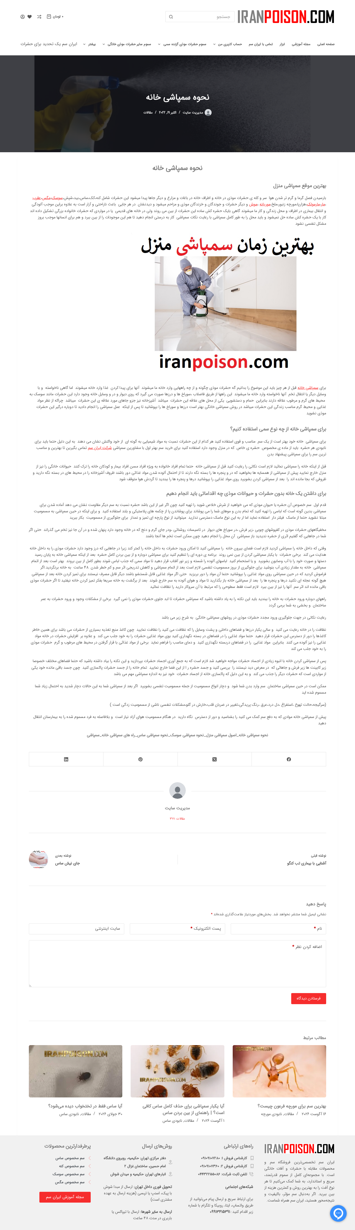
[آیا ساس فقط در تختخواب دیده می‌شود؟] (75, 1071)
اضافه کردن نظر (307, 947)
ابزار (282, 44)
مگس (46, 198)
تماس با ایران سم (261, 44)
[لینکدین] (66, 759)
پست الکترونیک (206, 928)
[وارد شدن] (23, 17)
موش (253, 204)
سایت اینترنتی (107, 928)
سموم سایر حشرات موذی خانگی (129, 44)
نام (318, 928)
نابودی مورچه (271, 1114)
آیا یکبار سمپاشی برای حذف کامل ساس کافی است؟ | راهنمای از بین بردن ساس (183, 1109)
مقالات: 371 (177, 818)
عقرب (36, 198)
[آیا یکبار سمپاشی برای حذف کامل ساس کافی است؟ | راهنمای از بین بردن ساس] (177, 1071)
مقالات (148, 112)
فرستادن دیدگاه (309, 998)
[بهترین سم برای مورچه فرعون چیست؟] (279, 1071)
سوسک (57, 198)
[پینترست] (140, 759)
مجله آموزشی (301, 44)
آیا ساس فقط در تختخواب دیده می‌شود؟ (85, 1106)
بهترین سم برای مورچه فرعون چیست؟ (292, 1106)
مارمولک (313, 204)
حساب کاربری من (230, 44)
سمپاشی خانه (308, 388)
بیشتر (92, 44)
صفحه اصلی (325, 44)
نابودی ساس (172, 1121)
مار (323, 204)
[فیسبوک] (289, 759)
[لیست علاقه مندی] (29, 17)
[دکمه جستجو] (170, 16)
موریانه (265, 204)
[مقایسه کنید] (39, 17)
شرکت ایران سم (100, 448)
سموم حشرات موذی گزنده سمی (184, 44)
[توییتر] (215, 759)
